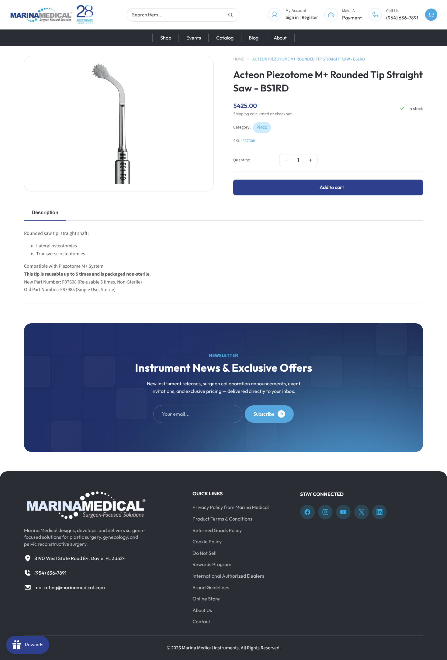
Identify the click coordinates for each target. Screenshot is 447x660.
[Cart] (431, 15)
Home (238, 59)
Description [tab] (45, 212)
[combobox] (183, 15)
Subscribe (264, 414)
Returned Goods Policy (217, 530)
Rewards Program (211, 565)
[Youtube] (343, 512)
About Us (202, 610)
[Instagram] (325, 512)
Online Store (206, 599)
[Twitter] (361, 512)
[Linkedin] (379, 512)
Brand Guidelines (210, 587)
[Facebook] (307, 512)
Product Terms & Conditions (222, 519)
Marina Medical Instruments (210, 648)
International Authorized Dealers (228, 576)
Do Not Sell (204, 553)
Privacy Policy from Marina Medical (230, 507)
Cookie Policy (207, 542)
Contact (201, 622)
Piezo (262, 127)
